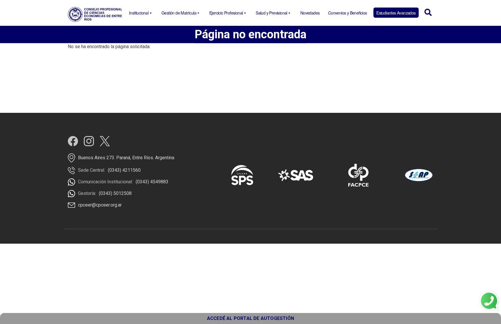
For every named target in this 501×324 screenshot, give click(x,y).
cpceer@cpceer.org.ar (100, 205)
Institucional (137, 14)
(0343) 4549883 (152, 181)
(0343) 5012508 (115, 193)
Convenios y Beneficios (347, 13)
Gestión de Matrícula (177, 14)
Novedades (310, 13)
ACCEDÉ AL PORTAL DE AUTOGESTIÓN (250, 318)
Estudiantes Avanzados (395, 13)
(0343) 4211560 (124, 170)
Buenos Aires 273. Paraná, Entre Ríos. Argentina (126, 157)
